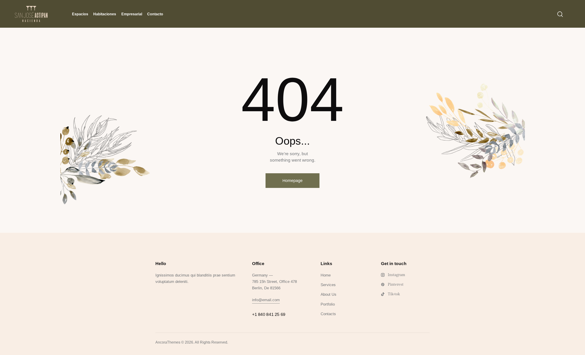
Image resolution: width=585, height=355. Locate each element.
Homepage (292, 180)
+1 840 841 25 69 (268, 314)
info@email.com (266, 300)
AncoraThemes (167, 342)
